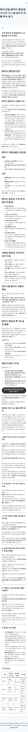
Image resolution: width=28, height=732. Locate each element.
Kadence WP (14, 727)
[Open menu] (26, 2)
